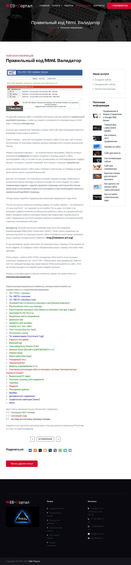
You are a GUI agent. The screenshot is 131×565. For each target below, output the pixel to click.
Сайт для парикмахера (110, 167)
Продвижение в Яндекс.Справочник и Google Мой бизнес (112, 116)
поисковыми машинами (18, 276)
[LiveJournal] (50, 451)
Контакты (99, 5)
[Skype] (65, 451)
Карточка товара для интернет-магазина (112, 176)
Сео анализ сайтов (53, 536)
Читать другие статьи (22, 463)
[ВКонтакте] (30, 451)
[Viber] (55, 451)
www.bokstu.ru (96, 538)
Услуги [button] (56, 5)
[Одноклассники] (35, 451)
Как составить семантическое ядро (111, 197)
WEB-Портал (34, 561)
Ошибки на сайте (112, 146)
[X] (40, 451)
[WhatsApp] (60, 451)
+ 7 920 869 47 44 (96, 520)
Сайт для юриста (112, 153)
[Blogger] (45, 451)
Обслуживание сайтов (54, 529)
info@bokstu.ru (97, 534)
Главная (44, 5)
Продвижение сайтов (105, 84)
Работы (68, 5)
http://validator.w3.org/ (60, 237)
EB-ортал (19, 6)
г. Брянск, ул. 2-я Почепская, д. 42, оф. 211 (96, 511)
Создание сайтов (103, 79)
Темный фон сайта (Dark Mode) (110, 127)
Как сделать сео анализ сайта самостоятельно (112, 186)
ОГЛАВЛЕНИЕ (45, 439)
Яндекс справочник (52, 544)
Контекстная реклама (105, 88)
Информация (83, 5)
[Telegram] (70, 451)
